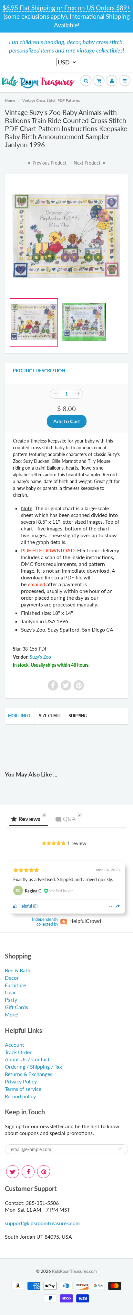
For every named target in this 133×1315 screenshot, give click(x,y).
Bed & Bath (17, 970)
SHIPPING (78, 715)
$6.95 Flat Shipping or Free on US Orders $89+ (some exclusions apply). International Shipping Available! (66, 16)
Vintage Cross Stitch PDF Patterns (51, 100)
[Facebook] (28, 1171)
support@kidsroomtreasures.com (42, 1223)
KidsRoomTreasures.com (74, 1271)
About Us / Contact (27, 1059)
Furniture (15, 985)
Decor (12, 978)
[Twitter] (12, 1171)
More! (11, 1014)
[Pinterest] (43, 1171)
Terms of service (23, 1089)
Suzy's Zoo (40, 657)
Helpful (24, 906)
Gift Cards (16, 1007)
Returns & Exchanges (28, 1074)
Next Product (88, 163)
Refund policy (20, 1096)
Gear (10, 992)
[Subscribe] (120, 1149)
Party (11, 999)
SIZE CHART (50, 715)
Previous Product (48, 163)
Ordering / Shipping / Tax (33, 1066)
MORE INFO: (19, 715)
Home (10, 100)
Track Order (18, 1052)
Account (14, 1045)
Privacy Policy (21, 1081)
